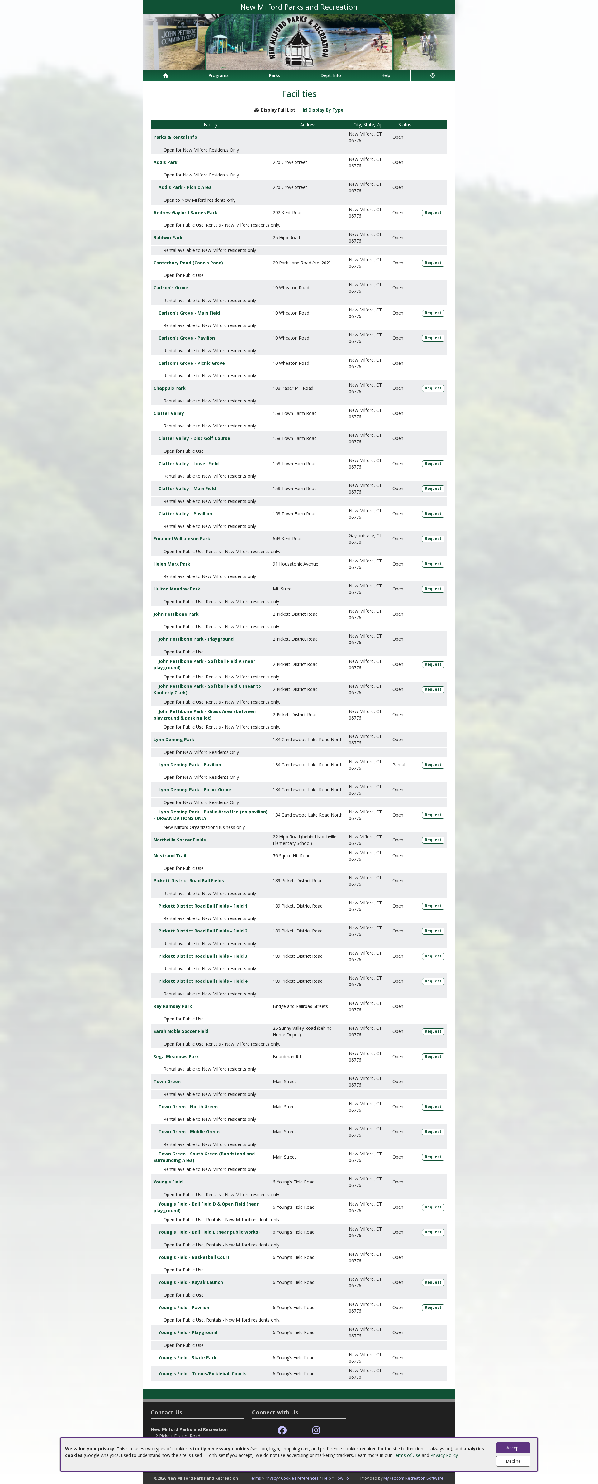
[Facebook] (282, 1430)
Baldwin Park (168, 237)
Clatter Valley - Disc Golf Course (194, 438)
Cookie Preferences (300, 1478)
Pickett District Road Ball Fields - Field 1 (203, 906)
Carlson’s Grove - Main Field (189, 313)
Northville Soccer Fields (180, 840)
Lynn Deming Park (174, 739)
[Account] (433, 75)
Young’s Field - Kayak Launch (191, 1282)
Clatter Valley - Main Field (187, 488)
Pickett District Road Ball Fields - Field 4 (203, 981)
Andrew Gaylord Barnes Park (185, 212)
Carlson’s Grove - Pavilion (187, 338)
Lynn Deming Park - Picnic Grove (195, 790)
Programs (218, 75)
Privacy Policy (444, 1455)
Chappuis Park (170, 388)
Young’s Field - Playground (188, 1332)
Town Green (167, 1081)
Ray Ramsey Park (173, 1006)
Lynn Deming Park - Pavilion (190, 765)
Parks (274, 75)
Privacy (271, 1478)
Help (385, 75)
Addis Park (166, 162)
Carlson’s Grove (171, 288)
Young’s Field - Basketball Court (194, 1257)
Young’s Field (168, 1182)
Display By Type (325, 110)
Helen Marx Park (172, 564)
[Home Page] (165, 75)
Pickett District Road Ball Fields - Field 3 (203, 956)
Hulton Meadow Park (177, 589)
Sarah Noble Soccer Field (181, 1031)
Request (433, 212)
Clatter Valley (169, 413)
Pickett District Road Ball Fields (189, 881)
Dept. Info (330, 75)
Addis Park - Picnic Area (185, 187)
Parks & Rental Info (175, 137)
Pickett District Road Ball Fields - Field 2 (203, 931)
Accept (513, 1448)
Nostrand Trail (170, 856)
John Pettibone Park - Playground (196, 639)
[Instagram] (316, 1430)
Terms (255, 1478)
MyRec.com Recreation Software (413, 1478)
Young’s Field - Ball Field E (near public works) (209, 1232)
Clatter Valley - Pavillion (185, 514)
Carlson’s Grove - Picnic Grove (192, 363)
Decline (513, 1461)
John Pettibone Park (176, 614)
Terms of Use (406, 1455)
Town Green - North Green (188, 1107)
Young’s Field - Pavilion (184, 1307)
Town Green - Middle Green (189, 1132)
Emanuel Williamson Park (182, 539)
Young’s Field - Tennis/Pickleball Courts (203, 1373)
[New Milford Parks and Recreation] (299, 41)
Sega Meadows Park (176, 1056)
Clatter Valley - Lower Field (189, 463)
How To (342, 1478)
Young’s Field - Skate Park (187, 1358)
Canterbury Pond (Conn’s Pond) (188, 263)
